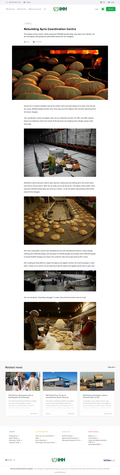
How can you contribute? (44, 436)
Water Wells (13, 438)
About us (91, 436)
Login (96, 9)
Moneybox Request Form (71, 440)
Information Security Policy (45, 442)
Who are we (10, 9)
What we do (21, 9)
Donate (110, 9)
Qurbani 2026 (14, 442)
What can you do (35, 9)
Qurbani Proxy (67, 436)
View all (111, 367)
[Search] (45, 9)
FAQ (37, 438)
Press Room (92, 438)
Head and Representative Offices (97, 441)
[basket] (103, 9)
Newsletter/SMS (94, 444)
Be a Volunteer (41, 440)
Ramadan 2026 (15, 440)
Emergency (13, 436)
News (29, 23)
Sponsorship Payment (70, 438)
